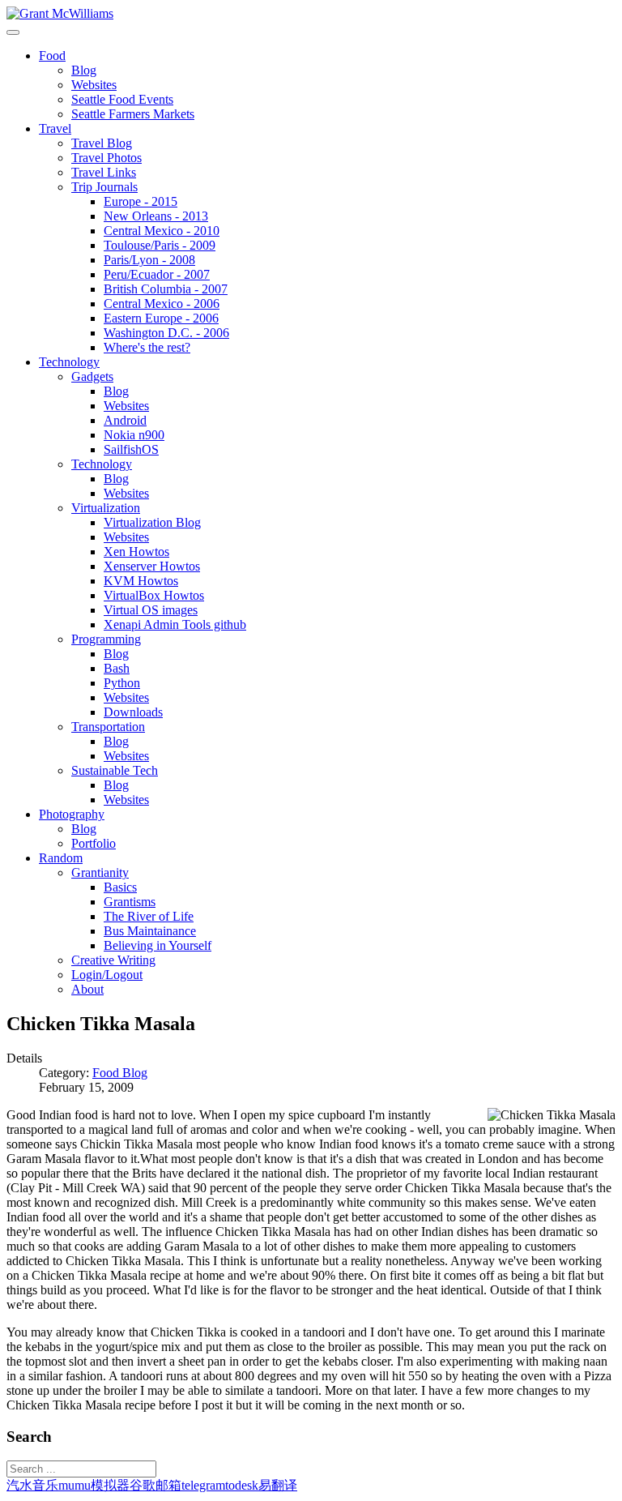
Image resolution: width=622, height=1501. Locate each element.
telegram (203, 1485)
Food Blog (119, 1073)
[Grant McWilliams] (59, 13)
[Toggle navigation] (12, 32)
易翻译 (277, 1485)
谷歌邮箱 (155, 1485)
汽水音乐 (32, 1485)
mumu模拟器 (94, 1485)
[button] (52, 55)
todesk (241, 1485)
